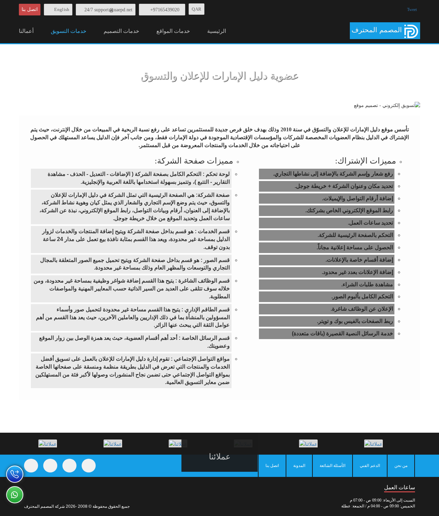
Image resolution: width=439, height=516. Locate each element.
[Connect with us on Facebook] (31, 465)
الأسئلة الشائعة (332, 465)
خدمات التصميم (121, 31)
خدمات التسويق (68, 31)
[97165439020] (14, 474)
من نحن (400, 465)
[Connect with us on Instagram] (69, 465)
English (61, 9)
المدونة (299, 465)
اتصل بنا (30, 9)
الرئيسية (216, 31)
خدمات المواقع (173, 31)
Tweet (412, 9)
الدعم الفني (370, 465)
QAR (196, 9)
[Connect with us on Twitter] (50, 465)
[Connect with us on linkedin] (89, 465)
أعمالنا (26, 31)
